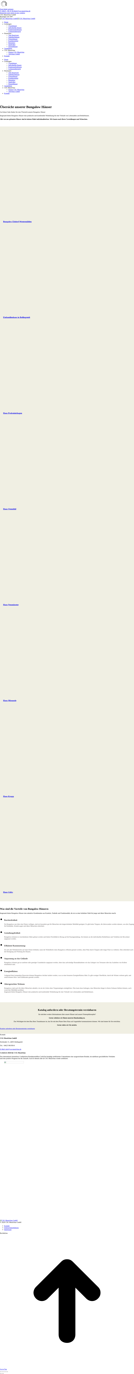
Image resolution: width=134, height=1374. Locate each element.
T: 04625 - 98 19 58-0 (7, 11)
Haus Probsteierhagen (12, 413)
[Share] (3, 1371)
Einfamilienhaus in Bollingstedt (16, 317)
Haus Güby (8, 892)
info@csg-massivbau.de (22, 11)
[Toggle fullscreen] (5, 1371)
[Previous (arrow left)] (1, 1373)
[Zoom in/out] (7, 1371)
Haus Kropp (8, 796)
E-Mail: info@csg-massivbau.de (10, 1049)
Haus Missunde (9, 700)
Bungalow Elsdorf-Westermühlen (17, 222)
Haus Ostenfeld (9, 509)
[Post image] (40, 210)
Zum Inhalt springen (6, 9)
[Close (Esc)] (1, 1371)
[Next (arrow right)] (3, 1373)
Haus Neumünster (11, 605)
